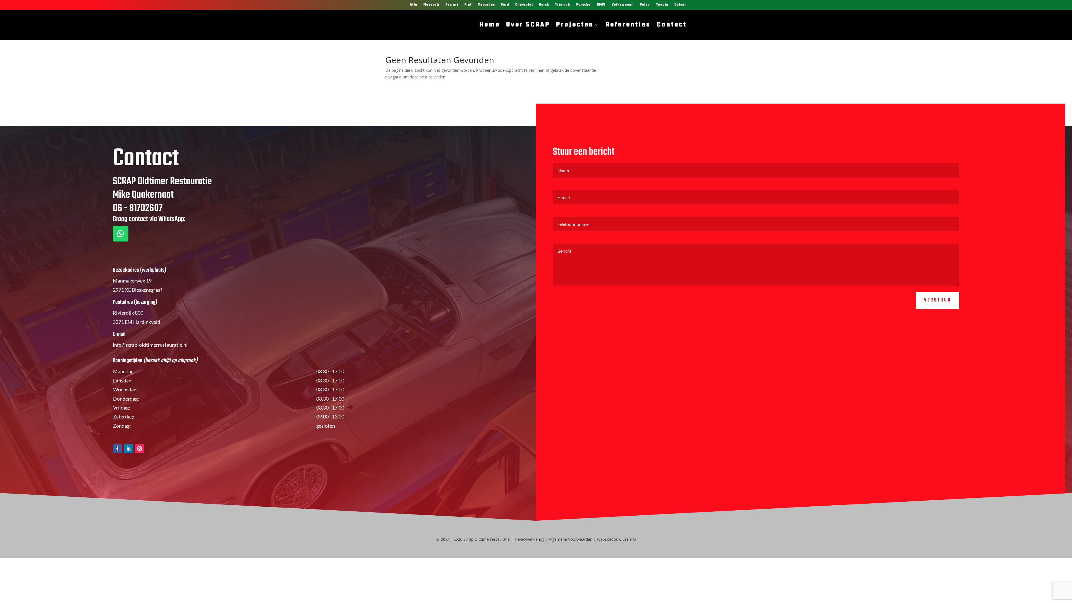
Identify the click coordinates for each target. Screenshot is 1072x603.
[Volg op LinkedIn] (128, 448)
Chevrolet (524, 5)
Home (489, 25)
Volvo (645, 5)
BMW (601, 5)
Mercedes (486, 5)
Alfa (413, 5)
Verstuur (937, 300)
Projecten (575, 25)
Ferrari (452, 5)
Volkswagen (623, 5)
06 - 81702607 (137, 208)
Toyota (662, 5)
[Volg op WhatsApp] (120, 233)
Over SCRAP (528, 25)
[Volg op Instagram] (139, 448)
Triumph (562, 5)
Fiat (468, 5)
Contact (672, 25)
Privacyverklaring (529, 539)
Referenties (628, 25)
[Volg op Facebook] (117, 448)
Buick (544, 5)
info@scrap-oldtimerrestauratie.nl (150, 345)
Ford (505, 5)
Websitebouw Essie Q (616, 539)
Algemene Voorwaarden (570, 539)
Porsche (583, 5)
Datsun (680, 5)
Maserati (431, 5)
